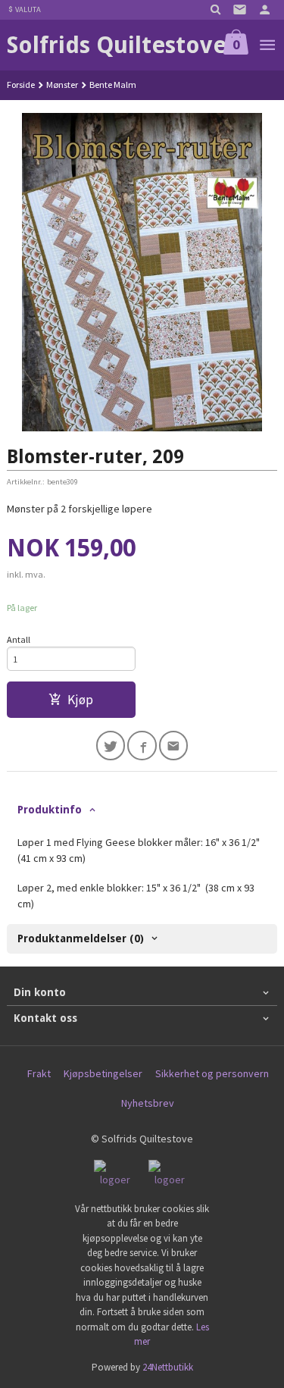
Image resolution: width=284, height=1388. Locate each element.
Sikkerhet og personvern (212, 1073)
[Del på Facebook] (142, 745)
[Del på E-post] (174, 745)
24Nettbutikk (167, 1367)
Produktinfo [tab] (49, 810)
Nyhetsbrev (147, 1103)
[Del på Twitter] (111, 745)
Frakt (39, 1073)
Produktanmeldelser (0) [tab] (80, 938)
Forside (21, 84)
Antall (18, 639)
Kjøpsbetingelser (103, 1073)
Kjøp (80, 699)
